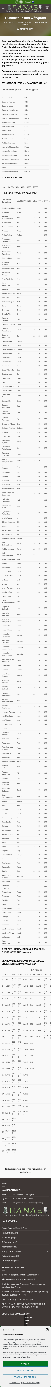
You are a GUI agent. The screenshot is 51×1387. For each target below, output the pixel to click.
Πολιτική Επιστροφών (11, 1260)
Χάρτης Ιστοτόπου (9, 1247)
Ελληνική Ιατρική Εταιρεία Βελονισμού (17, 1299)
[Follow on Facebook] (17, 2)
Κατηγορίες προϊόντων (11, 1251)
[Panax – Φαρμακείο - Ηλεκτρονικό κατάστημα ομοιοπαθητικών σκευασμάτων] (24, 8)
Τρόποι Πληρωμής (9, 1237)
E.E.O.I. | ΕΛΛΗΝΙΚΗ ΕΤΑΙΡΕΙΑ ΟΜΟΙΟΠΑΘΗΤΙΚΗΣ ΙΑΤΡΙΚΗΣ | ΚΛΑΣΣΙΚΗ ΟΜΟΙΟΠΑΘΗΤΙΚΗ (23, 1305)
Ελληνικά (28, 2)
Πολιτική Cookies (14, 1383)
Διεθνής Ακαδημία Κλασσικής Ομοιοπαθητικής (21, 1275)
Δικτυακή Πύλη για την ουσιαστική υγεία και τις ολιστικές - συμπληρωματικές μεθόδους (25, 1293)
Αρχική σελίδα (10, 23)
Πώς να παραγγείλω (10, 1233)
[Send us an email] (21, 2)
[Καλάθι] (47, 8)
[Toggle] (47, 1251)
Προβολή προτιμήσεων (25, 1377)
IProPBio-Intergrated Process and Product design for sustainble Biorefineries (23, 1285)
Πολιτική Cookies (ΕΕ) (11, 1256)
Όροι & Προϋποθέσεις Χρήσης (30, 1383)
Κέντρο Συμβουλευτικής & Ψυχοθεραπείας (19, 1279)
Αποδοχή (25, 1364)
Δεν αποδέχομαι (25, 1370)
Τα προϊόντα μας (25, 23)
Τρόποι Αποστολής (10, 1242)
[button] (47, 1329)
